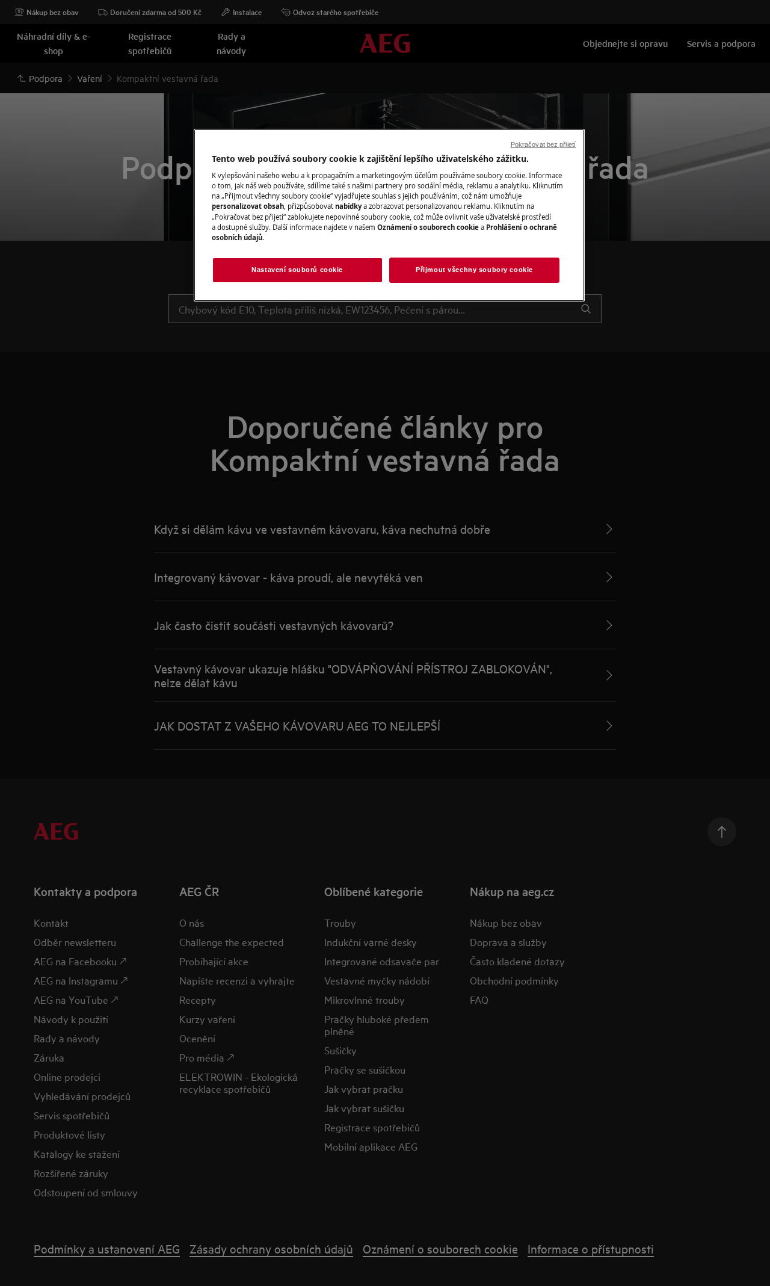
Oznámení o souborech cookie (428, 227)
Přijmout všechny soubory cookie (474, 269)
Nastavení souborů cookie (297, 269)
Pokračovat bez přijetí (543, 144)
